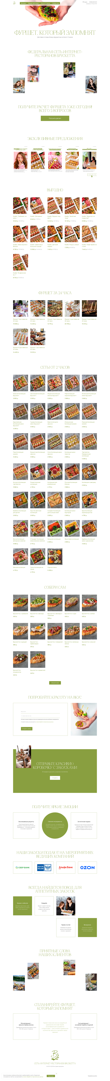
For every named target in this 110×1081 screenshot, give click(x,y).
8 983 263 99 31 (93, 2)
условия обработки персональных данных (44, 722)
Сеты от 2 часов (45, 3)
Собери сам (55, 3)
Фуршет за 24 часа (33, 3)
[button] (55, 778)
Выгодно (23, 3)
